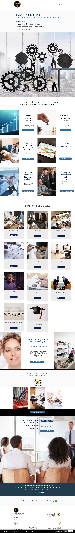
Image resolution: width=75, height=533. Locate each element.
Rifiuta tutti (65, 531)
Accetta (70, 531)
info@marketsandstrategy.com (18, 524)
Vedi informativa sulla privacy (37, 531)
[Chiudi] (73, 531)
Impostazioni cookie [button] (58, 531)
